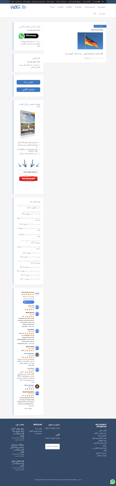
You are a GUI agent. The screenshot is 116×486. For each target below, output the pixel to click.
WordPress (74, 480)
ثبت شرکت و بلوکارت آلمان (32, 271)
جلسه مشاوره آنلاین (35, 431)
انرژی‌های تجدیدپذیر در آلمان (32, 234)
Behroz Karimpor (29, 385)
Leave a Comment (98, 58)
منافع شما (69, 7)
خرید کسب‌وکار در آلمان (33, 224)
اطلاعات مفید (86, 2)
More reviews (28, 408)
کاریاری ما (60, 7)
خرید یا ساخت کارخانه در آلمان (31, 228)
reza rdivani (31, 368)
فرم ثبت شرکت (50, 2)
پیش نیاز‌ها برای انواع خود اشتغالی (99, 439)
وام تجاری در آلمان (35, 267)
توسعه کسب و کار (61, 2)
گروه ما (12, 2)
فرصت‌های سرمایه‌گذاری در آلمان (31, 247)
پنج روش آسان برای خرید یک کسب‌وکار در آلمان (17, 432)
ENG (95, 14)
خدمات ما (96, 2)
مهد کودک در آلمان (35, 275)
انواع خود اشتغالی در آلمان (99, 449)
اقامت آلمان (102, 430)
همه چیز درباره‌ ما (90, 7)
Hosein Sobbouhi (29, 353)
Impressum (38, 433)
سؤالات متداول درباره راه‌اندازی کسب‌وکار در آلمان (31, 213)
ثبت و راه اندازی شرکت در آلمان (101, 454)
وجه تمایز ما (18, 2)
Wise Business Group (16, 8)
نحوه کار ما (78, 7)
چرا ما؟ (52, 7)
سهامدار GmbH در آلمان (33, 257)
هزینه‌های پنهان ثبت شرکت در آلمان (30, 218)
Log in (79, 480)
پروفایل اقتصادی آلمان (74, 2)
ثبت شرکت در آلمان (100, 433)
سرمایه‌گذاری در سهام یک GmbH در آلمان (29, 261)
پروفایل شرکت (26, 2)
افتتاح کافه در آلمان (34, 279)
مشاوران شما (101, 7)
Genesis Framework (64, 480)
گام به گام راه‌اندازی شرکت (100, 444)
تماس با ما (102, 14)
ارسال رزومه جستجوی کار (38, 2)
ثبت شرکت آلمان (35, 253)
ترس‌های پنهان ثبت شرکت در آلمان (30, 240)
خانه (103, 2)
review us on (29, 302)
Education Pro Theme (51, 480)
